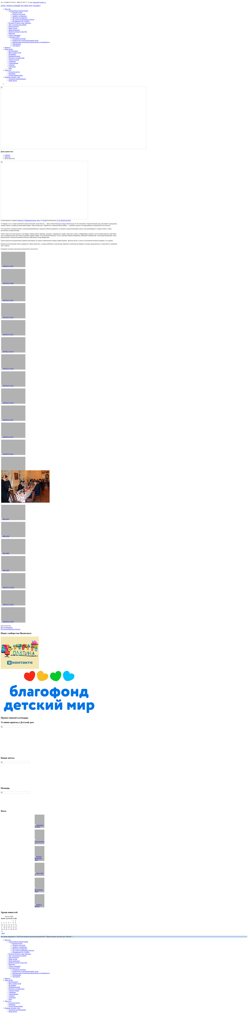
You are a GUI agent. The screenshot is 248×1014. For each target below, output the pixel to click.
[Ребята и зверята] (39, 900)
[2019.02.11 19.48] (13, 615)
